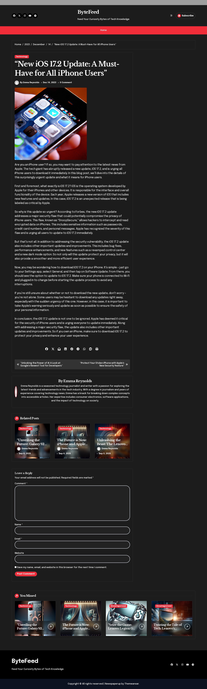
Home (103, 30)
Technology (22, 57)
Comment (21, 483)
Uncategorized (118, 606)
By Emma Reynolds (29, 83)
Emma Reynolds (77, 381)
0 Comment (66, 83)
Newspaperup (113, 684)
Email (18, 539)
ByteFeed (88, 12)
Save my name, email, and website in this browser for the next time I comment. (62, 567)
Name (19, 524)
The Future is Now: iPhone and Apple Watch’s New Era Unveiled (72, 446)
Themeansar (131, 684)
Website (19, 553)
